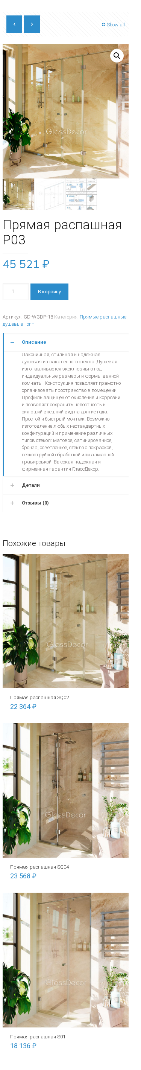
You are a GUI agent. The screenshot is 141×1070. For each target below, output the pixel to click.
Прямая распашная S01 (37, 1037)
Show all (116, 24)
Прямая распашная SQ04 (39, 867)
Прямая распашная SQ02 (39, 697)
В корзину (49, 291)
